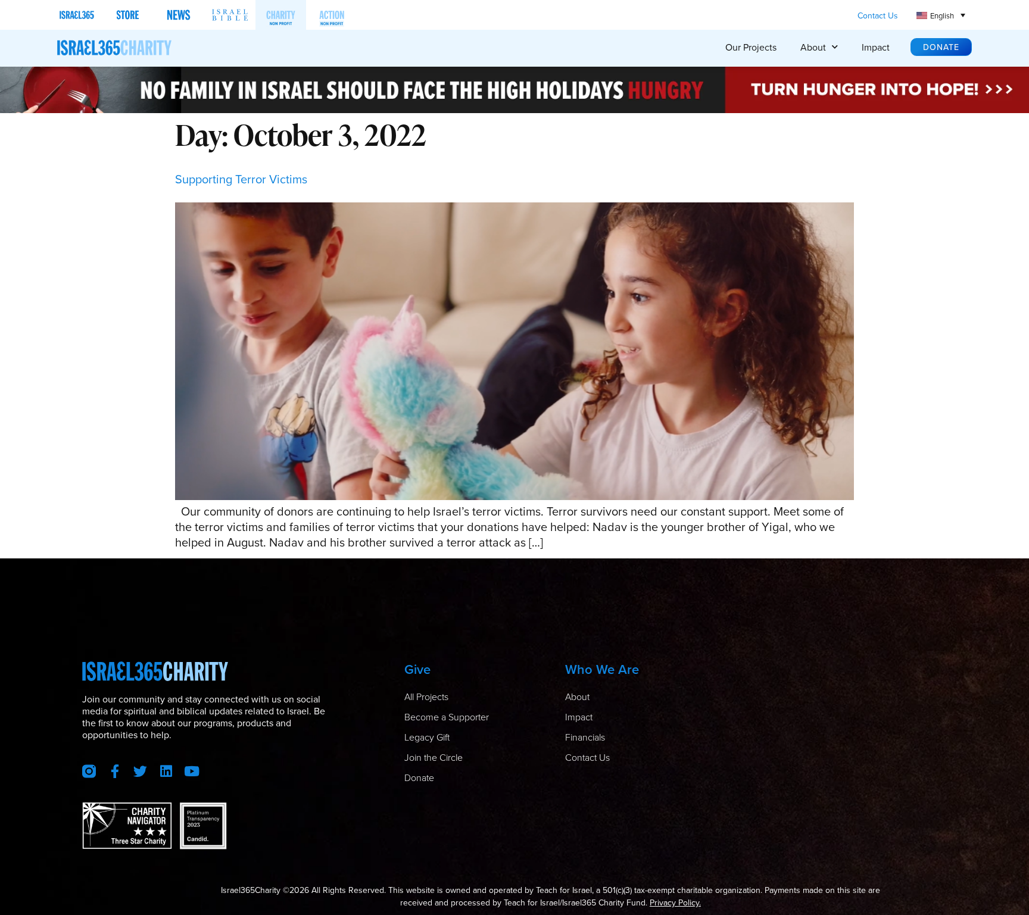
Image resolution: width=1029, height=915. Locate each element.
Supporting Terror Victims (241, 179)
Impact (876, 47)
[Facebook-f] (114, 771)
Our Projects (751, 47)
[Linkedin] (166, 771)
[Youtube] (191, 771)
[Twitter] (140, 771)
